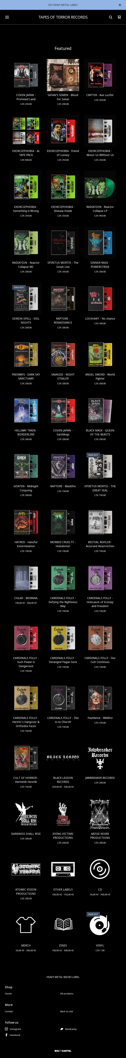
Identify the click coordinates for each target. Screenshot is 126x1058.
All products (66, 993)
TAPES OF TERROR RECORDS (63, 17)
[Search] (110, 17)
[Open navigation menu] (7, 17)
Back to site (66, 1011)
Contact (9, 1011)
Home (8, 993)
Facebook (15, 1034)
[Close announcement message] (119, 4)
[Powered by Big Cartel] (63, 1051)
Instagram (15, 1028)
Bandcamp (71, 1028)
